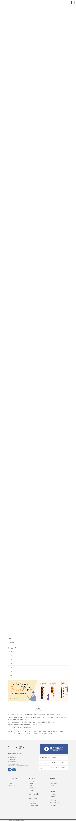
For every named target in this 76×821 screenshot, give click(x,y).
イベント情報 (54, 783)
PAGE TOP (72, 794)
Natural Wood (12, 781)
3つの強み (32, 801)
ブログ (10, 639)
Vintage (10, 783)
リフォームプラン (13, 778)
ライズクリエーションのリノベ (56, 762)
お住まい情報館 (52, 757)
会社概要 (52, 791)
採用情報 (53, 796)
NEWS (52, 781)
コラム (10, 635)
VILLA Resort (12, 788)
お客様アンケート (34, 805)
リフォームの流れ (34, 794)
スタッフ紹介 (54, 794)
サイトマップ (54, 805)
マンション (32, 781)
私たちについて (33, 798)
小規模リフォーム (34, 788)
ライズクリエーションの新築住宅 (56, 767)
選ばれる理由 (33, 803)
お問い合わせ (54, 800)
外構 (31, 785)
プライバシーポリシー (56, 802)
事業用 (31, 783)
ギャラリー (32, 778)
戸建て (31, 790)
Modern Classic (12, 785)
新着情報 (11, 642)
